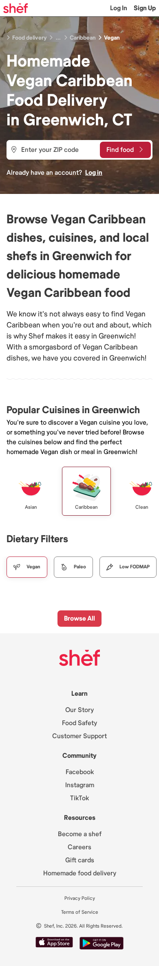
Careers (79, 847)
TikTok (79, 798)
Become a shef (80, 834)
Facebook (80, 772)
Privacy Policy (79, 898)
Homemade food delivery (79, 873)
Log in (93, 173)
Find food (120, 150)
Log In (118, 8)
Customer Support (79, 736)
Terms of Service (79, 912)
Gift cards (79, 860)
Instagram (79, 785)
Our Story (79, 710)
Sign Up (145, 8)
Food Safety (79, 723)
